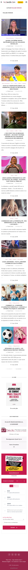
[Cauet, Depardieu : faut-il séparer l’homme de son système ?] (14, 248)
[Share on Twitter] (12, 60)
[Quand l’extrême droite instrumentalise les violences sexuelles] (14, 27)
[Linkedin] (19, 554)
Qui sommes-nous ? (17, 559)
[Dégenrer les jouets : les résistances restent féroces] (14, 335)
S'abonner (20, 2)
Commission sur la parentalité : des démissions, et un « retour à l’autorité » (14, 222)
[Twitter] (12, 554)
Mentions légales (6, 561)
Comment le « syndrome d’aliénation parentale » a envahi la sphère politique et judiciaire (14, 307)
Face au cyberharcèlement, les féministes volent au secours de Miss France (14, 87)
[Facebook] (9, 554)
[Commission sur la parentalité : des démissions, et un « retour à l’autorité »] (14, 207)
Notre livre (8, 559)
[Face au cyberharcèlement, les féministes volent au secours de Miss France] (14, 72)
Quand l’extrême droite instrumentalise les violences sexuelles (14, 42)
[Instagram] (16, 554)
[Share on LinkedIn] (13, 60)
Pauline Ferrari (8, 12)
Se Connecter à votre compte (19, 561)
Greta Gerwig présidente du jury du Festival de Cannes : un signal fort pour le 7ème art (14, 179)
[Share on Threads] (15, 60)
